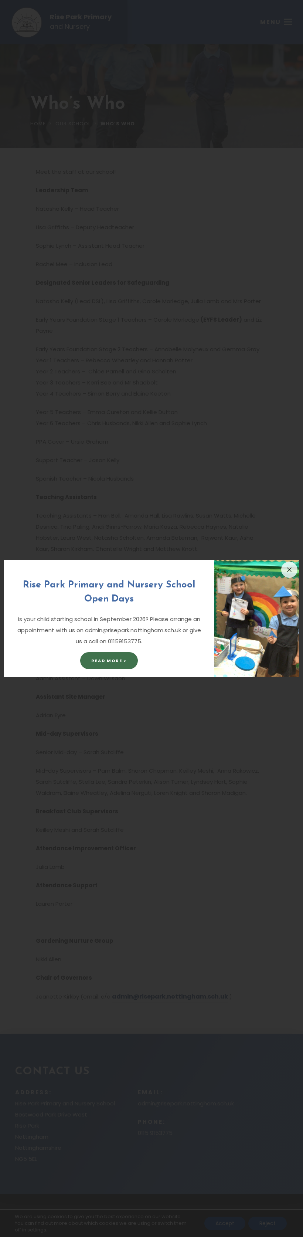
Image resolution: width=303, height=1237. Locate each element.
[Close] (289, 570)
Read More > (109, 661)
